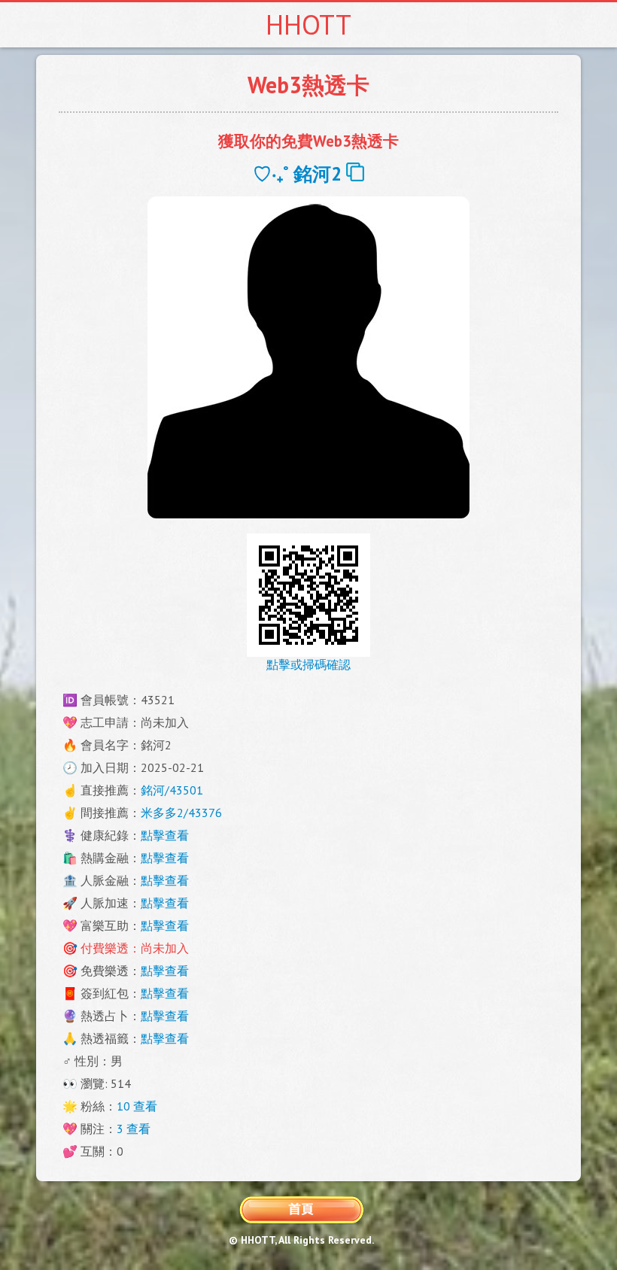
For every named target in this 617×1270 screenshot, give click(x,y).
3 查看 (133, 1128)
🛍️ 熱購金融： (125, 857)
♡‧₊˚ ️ (273, 174)
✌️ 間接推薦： (142, 812)
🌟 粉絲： (109, 1106)
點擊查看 (165, 835)
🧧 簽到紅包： (125, 993)
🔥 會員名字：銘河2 (117, 744)
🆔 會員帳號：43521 (118, 699)
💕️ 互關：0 (92, 1151)
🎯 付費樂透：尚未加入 (125, 948)
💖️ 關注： (106, 1128)
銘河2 (319, 174)
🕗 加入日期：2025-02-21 (133, 767)
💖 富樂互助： (125, 925)
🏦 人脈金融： (125, 880)
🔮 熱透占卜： (125, 1015)
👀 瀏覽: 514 (96, 1083)
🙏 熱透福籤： (125, 1038)
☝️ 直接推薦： (132, 790)
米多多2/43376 (181, 812)
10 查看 (137, 1106)
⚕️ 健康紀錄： (125, 835)
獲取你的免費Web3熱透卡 (308, 141)
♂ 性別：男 (92, 1060)
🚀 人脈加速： (125, 902)
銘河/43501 (172, 790)
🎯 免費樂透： (125, 970)
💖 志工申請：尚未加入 (125, 722)
